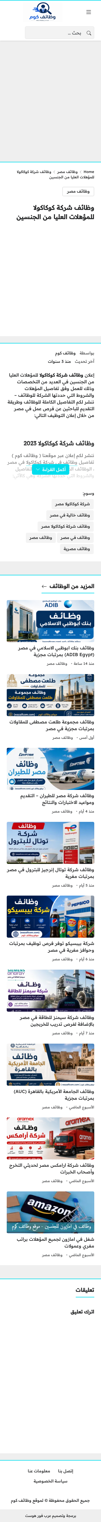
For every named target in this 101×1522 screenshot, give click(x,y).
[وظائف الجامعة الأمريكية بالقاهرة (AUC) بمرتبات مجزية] (50, 1077)
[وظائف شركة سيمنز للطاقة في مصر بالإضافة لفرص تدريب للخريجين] (50, 1003)
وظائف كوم (65, 353)
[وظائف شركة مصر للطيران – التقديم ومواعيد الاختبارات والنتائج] (50, 781)
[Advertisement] (50, 97)
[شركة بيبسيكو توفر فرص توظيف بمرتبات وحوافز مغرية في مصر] (50, 929)
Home (89, 171)
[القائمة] (88, 12)
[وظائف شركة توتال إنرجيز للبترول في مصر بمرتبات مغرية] (50, 855)
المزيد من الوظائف (72, 586)
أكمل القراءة (54, 469)
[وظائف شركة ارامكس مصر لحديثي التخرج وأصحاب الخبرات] (50, 1151)
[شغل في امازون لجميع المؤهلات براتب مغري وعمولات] (50, 1225)
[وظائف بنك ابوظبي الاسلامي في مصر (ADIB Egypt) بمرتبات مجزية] (50, 633)
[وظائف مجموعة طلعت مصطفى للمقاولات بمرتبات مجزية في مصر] (50, 707)
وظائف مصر (67, 171)
